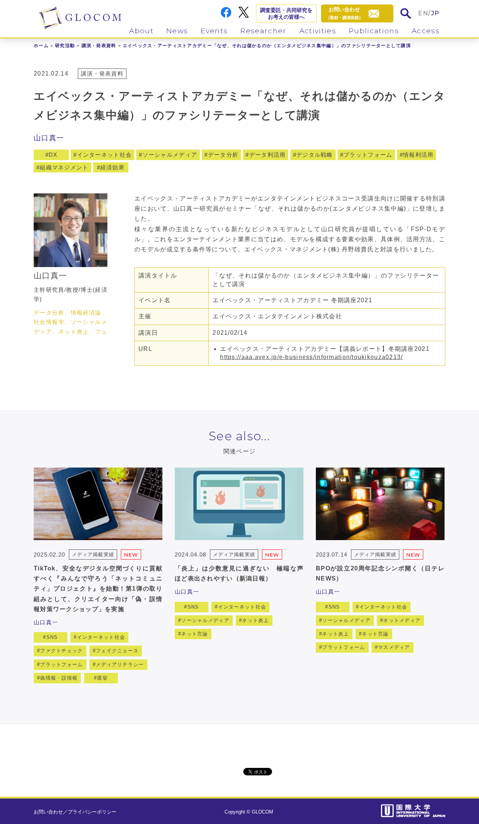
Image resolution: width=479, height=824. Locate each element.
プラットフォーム (368, 154)
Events (214, 31)
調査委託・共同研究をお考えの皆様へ (286, 13)
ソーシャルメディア (170, 154)
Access (426, 31)
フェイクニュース (117, 650)
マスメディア (394, 647)
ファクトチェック (61, 650)
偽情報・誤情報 (58, 678)
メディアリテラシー (120, 664)
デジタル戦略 (314, 154)
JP (435, 13)
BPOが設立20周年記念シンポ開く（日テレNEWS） (380, 573)
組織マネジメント (64, 167)
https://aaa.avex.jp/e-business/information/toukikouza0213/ (311, 357)
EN (423, 13)
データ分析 (223, 154)
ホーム (41, 45)
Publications (374, 31)
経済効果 (112, 167)
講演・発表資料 (99, 45)
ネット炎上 (255, 620)
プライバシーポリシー (92, 812)
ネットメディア (402, 620)
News (177, 31)
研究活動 (65, 45)
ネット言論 (194, 634)
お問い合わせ (48, 812)
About (141, 31)
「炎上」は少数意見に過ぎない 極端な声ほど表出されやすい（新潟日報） (239, 573)
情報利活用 (418, 154)
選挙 (102, 678)
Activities (317, 31)
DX (53, 154)
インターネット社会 (104, 154)
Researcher (263, 31)
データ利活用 (267, 154)
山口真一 (49, 138)
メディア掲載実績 (93, 554)
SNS (52, 637)
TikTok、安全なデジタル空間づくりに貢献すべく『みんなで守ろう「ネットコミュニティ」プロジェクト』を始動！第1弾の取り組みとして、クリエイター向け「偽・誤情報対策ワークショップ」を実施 (98, 588)
